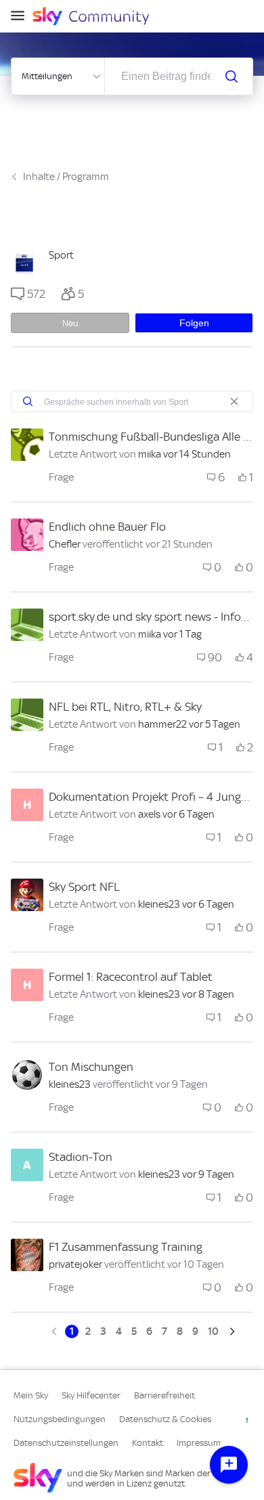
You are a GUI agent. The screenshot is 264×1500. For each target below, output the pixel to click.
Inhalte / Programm (66, 177)
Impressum (199, 1443)
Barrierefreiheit (164, 1395)
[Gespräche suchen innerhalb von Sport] (28, 401)
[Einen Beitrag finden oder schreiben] (231, 76)
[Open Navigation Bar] (21, 16)
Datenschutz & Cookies (165, 1419)
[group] (28, 294)
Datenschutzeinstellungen (66, 1443)
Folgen (194, 322)
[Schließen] (234, 401)
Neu (70, 323)
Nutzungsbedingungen (60, 1419)
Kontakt (147, 1443)
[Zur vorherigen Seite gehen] (55, 1331)
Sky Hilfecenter (91, 1395)
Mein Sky (31, 1395)
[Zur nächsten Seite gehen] (230, 1331)
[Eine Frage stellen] (229, 1465)
